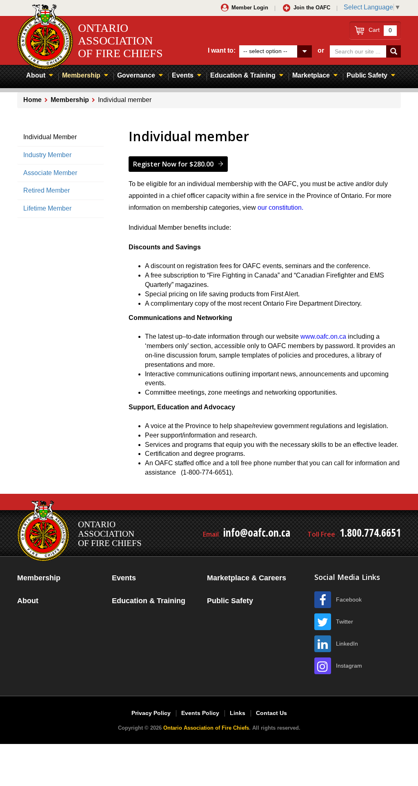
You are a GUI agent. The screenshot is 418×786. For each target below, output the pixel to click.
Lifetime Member (47, 208)
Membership (81, 75)
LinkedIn (347, 643)
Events (182, 75)
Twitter (344, 621)
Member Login (249, 7)
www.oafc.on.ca (323, 336)
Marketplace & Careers (246, 578)
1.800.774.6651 (370, 532)
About (35, 75)
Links (237, 713)
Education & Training (243, 75)
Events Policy (200, 713)
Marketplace (311, 75)
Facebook (349, 599)
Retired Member (46, 190)
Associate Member (50, 172)
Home (32, 99)
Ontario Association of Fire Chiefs (206, 728)
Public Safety (367, 75)
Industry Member (47, 154)
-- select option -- (265, 51)
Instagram (349, 665)
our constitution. (280, 207)
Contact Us (271, 713)
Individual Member (50, 136)
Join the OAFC (311, 7)
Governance (136, 75)
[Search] (393, 51)
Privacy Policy (151, 713)
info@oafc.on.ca (256, 532)
